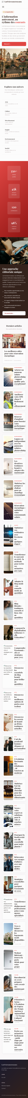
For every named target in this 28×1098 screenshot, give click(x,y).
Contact (4, 1088)
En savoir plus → (9, 313)
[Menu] (3, 7)
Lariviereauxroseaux (12, 1)
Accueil (3, 1077)
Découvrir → (7, 44)
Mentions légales (6, 1085)
